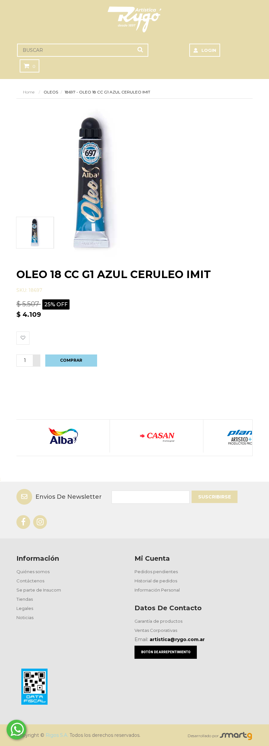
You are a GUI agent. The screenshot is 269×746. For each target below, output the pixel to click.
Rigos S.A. (57, 735)
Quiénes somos (33, 571)
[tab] (34, 232)
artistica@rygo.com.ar (177, 639)
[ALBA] (63, 436)
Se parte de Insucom (38, 590)
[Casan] (156, 436)
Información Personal (157, 590)
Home (28, 92)
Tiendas (24, 599)
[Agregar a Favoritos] (23, 338)
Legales (24, 608)
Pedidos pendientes (156, 571)
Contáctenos (30, 580)
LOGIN (208, 50)
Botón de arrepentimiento (166, 652)
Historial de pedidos (155, 580)
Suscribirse (214, 497)
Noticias (24, 617)
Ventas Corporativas (155, 630)
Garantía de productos (158, 621)
